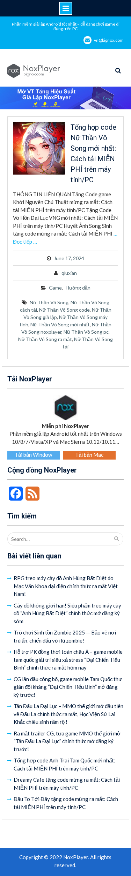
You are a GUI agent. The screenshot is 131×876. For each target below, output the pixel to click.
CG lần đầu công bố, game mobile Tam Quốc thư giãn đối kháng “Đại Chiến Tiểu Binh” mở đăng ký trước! (68, 687)
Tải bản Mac (89, 454)
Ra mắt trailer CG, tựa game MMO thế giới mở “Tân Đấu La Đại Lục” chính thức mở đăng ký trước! (67, 741)
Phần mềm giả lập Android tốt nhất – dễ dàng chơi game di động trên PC (65, 26)
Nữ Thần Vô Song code (64, 310)
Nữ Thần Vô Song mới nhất (60, 324)
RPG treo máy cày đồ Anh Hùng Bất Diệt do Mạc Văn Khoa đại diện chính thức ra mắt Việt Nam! (66, 586)
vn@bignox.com (109, 40)
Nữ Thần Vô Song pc (86, 332)
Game (55, 288)
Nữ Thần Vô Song (49, 302)
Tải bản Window (33, 454)
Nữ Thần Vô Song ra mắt (45, 339)
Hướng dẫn (78, 288)
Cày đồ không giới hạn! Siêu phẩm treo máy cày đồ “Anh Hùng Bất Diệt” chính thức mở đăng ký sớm (67, 613)
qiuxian (69, 273)
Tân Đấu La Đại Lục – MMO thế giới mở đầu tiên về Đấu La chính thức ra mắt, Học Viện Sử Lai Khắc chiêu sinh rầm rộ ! (68, 714)
